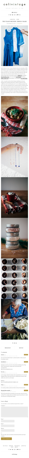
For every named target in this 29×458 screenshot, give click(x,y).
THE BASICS (17, 445)
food (18, 19)
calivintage (14, 454)
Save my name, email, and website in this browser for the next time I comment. (13, 435)
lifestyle (12, 19)
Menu (15, 12)
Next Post (21, 347)
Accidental (3, 361)
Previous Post (8, 347)
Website (2, 428)
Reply (26, 354)
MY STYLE (5, 445)
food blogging (18, 76)
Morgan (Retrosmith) (5, 390)
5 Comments (19, 23)
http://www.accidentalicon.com (6, 369)
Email (2, 423)
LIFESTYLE (23, 445)
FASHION (11, 445)
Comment (3, 405)
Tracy (2, 384)
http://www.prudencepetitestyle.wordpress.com (9, 382)
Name (2, 419)
